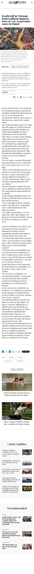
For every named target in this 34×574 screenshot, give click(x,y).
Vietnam (11, 357)
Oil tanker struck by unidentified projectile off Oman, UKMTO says (11, 480)
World (4, 515)
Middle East (5, 529)
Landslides (20, 360)
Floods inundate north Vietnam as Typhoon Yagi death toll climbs (17, 394)
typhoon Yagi (8, 360)
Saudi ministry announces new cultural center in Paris (11, 462)
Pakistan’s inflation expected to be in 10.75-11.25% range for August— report (11, 453)
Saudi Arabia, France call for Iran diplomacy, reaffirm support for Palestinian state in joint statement (11, 520)
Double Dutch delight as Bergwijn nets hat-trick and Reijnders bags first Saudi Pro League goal (10, 489)
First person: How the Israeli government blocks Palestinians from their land (11, 534)
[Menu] (2, 3)
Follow (26, 351)
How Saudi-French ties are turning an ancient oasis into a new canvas (11, 471)
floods (20, 357)
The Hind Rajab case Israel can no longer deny (9, 546)
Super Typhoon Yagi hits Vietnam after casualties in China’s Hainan (17, 423)
